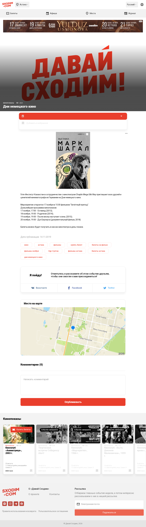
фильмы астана (75, 251)
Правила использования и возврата (19, 511)
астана (41, 245)
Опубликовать (73, 402)
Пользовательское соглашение (53, 511)
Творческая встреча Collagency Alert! (48, 450)
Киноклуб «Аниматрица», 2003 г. (13, 450)
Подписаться (109, 512)
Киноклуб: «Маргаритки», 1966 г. (79, 450)
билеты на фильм (100, 245)
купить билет (76, 245)
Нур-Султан (53, 251)
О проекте (34, 494)
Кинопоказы (8, 103)
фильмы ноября (31, 251)
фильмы (57, 245)
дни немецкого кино (33, 257)
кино (26, 245)
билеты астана (98, 251)
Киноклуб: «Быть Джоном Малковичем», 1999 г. (115, 451)
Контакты (54, 494)
